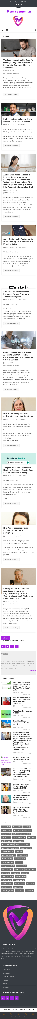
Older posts (6, 638)
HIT (19, 852)
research (19, 883)
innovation (20, 859)
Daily (17, 834)
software (6, 887)
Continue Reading (12, 94)
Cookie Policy (7, 1009)
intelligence (7, 862)
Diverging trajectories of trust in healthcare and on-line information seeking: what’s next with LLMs (22, 686)
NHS (15, 873)
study (18, 887)
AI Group (6, 830)
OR (25, 873)
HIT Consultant (21, 247)
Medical (21, 866)
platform (6, 880)
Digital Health (21, 124)
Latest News (7, 969)
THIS (19, 891)
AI (27, 827)
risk (30, 883)
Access (17, 827)
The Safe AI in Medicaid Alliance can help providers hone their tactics (21, 810)
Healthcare (8, 844)
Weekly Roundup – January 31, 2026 (22, 712)
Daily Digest (6, 987)
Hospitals (7, 859)
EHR (31, 837)
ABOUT (6, 827)
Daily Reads (6, 973)
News (5, 873)
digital (6, 837)
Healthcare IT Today (10, 848)
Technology (7, 891)
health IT (26, 848)
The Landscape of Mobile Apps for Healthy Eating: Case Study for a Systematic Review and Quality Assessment (22, 772)
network (30, 869)
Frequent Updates (8, 976)
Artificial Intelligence (22, 830)
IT (19, 862)
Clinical (6, 834)
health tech (7, 852)
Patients (21, 876)
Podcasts (5, 980)
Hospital (22, 855)
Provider (19, 880)
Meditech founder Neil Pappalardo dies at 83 (21, 758)
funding (6, 841)
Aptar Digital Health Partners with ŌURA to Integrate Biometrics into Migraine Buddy (18, 241)
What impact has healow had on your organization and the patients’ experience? (22, 700)
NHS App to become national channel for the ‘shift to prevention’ (15, 530)
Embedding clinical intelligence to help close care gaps (22, 723)
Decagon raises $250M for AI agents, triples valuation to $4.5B (21, 786)
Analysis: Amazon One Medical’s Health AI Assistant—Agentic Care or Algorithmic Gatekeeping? (18, 470)
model (19, 869)
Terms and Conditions (18, 1009)
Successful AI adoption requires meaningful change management (21, 797)
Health (18, 841)
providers (7, 883)
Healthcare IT (22, 844)
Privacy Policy (30, 1009)
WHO (29, 891)
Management (8, 866)
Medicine (7, 869)
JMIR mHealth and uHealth (11, 73)
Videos (5, 984)
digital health (19, 837)
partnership (7, 876)
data (26, 834)
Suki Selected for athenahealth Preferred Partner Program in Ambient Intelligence (17, 294)
